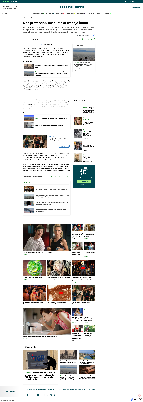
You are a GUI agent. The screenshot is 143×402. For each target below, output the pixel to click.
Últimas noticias (32, 389)
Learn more (63, 146)
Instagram (34, 395)
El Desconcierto (26, 17)
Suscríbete (84, 181)
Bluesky (54, 395)
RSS (79, 395)
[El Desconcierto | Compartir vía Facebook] (82, 39)
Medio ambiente (38, 13)
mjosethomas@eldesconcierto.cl (104, 398)
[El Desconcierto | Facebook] (125, 1)
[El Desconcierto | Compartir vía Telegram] (94, 39)
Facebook (28, 395)
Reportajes (80, 13)
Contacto (90, 395)
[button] (136, 7)
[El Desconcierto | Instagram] (130, 1)
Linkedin (41, 395)
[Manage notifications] (139, 395)
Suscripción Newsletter (72, 395)
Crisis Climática (13, 1)
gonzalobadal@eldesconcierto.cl (7, 400)
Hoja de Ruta (70, 13)
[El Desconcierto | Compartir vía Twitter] (85, 39)
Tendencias (59, 13)
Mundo (107, 13)
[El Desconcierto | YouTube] (133, 1)
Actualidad (49, 13)
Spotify (44, 395)
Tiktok (47, 395)
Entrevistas (90, 13)
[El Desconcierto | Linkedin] (136, 1)
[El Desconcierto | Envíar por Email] (91, 39)
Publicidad (84, 395)
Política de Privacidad (61, 395)
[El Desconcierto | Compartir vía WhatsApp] (88, 39)
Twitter (31, 395)
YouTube (38, 395)
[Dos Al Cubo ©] (136, 400)
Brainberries (52, 136)
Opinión (99, 13)
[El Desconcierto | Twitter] (128, 1)
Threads (51, 395)
